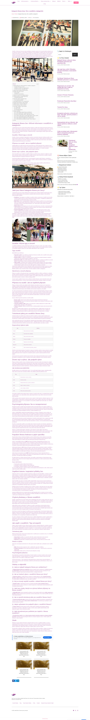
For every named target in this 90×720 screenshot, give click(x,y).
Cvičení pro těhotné (34, 1)
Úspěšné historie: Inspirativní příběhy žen (20, 103)
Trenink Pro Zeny (62, 107)
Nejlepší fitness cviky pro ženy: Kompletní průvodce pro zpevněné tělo (66, 61)
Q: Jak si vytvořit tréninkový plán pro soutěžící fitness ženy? (25, 116)
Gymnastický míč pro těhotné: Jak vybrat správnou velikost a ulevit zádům (67, 124)
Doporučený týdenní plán (19, 97)
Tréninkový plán (18, 107)
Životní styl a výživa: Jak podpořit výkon (20, 98)
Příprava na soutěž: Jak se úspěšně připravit (21, 95)
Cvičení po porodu (24, 1)
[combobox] (64, 54)
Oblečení (59, 1)
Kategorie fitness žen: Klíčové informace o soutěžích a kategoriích (24, 85)
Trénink (63, 1)
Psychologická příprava (19, 109)
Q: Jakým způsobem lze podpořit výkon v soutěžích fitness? (25, 117)
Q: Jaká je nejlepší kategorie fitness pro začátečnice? (24, 112)
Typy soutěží (17, 92)
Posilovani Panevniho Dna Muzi (66, 101)
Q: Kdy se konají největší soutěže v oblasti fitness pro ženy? (25, 114)
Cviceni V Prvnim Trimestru (65, 95)
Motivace (54, 1)
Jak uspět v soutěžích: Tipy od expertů (20, 106)
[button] (13, 681)
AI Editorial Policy (45, 718)
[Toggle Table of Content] (37, 84)
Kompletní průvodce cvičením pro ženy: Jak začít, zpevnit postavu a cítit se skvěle (67, 115)
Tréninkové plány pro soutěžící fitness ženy (21, 96)
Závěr (15, 120)
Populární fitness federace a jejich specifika (21, 102)
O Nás (44, 3)
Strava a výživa (18, 108)
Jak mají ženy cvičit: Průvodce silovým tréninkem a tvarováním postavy (66, 71)
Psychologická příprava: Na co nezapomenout (21, 101)
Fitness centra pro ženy (45, 1)
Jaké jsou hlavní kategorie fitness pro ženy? (21, 90)
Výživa (69, 1)
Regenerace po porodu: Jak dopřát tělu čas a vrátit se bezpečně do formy (65, 87)
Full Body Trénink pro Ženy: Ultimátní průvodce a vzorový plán (67, 79)
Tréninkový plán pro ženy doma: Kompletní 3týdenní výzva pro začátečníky (73, 145)
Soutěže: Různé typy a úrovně (19, 86)
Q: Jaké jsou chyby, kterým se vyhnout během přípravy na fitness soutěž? (27, 115)
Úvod (18, 1)
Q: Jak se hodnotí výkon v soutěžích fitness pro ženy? (24, 113)
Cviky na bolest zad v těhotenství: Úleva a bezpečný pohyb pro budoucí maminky (67, 133)
